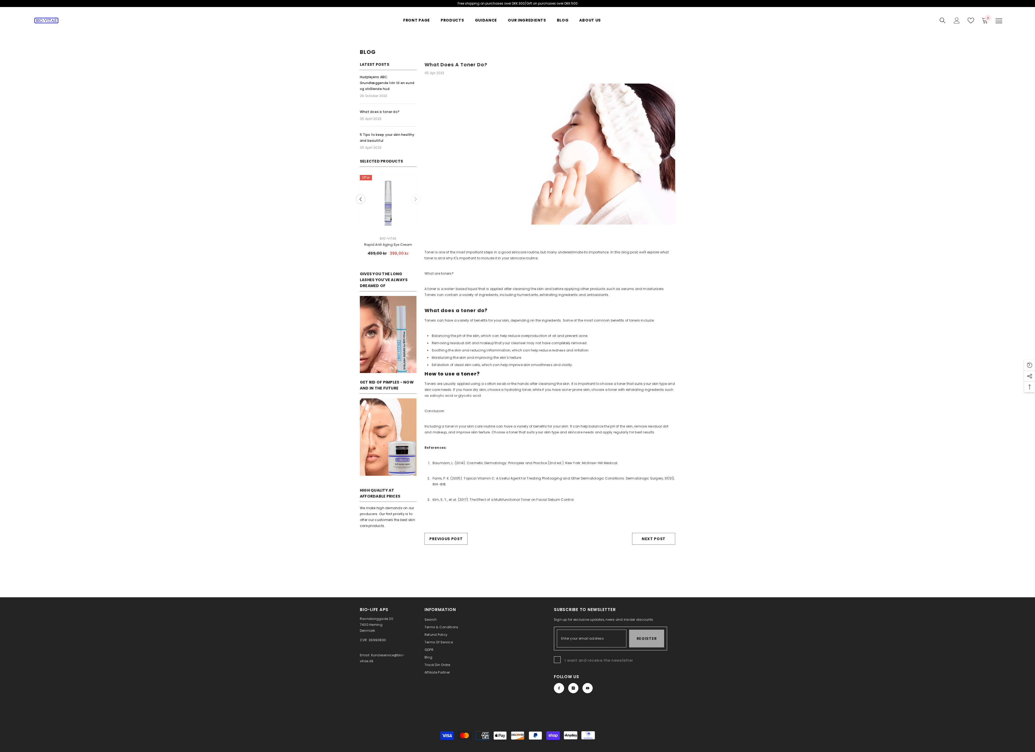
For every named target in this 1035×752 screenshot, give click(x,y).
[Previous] (360, 199)
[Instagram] (573, 688)
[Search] (942, 20)
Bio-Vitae (388, 238)
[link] (388, 334)
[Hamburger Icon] (999, 21)
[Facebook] (559, 688)
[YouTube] (587, 688)
